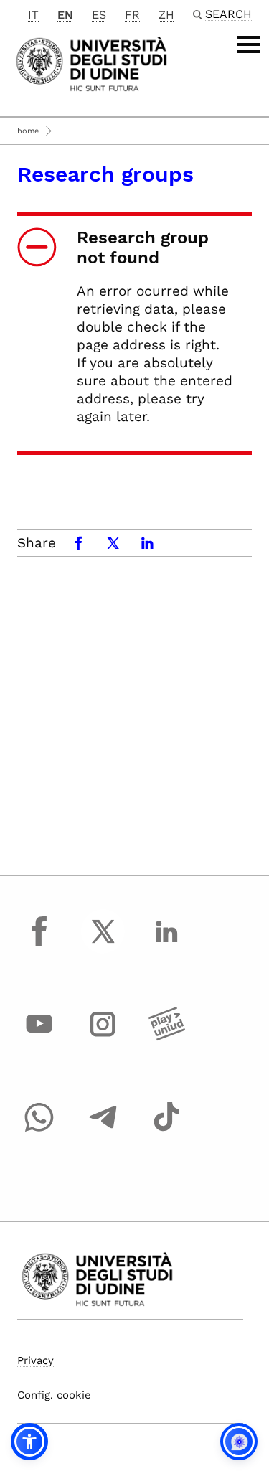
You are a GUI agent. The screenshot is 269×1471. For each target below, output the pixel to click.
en (65, 15)
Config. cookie (54, 1394)
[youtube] (39, 1037)
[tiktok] (166, 1130)
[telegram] (103, 1130)
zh (166, 15)
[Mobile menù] (249, 44)
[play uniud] (166, 1037)
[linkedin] (166, 944)
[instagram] (103, 1037)
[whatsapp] (39, 1130)
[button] (29, 1442)
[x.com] (103, 944)
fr (132, 15)
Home (28, 131)
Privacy (35, 1360)
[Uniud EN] (91, 63)
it (33, 15)
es (99, 15)
